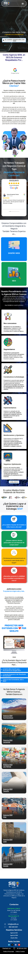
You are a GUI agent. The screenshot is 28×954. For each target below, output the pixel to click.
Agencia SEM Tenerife (7, 790)
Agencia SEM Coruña (7, 865)
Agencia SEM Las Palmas (7, 766)
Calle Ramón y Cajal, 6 (13, 908)
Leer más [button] (5, 206)
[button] (22, 3)
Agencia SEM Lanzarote (7, 741)
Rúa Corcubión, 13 (13, 916)
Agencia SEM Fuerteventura (8, 717)
